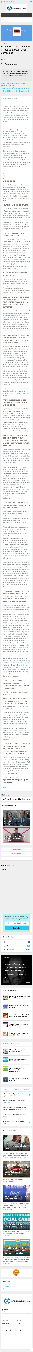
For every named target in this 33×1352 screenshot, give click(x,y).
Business (18, 1320)
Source (5, 787)
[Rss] (14, 1)
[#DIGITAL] (16, 11)
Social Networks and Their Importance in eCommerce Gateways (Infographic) (17, 1069)
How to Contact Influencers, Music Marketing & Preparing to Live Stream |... (16, 1172)
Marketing (5, 1320)
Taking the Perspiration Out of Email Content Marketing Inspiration (14, 838)
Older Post (16, 854)
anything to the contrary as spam (16, 114)
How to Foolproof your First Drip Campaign (16, 88)
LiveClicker (8, 158)
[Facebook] (1, 1)
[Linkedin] (7, 1)
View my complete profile (9, 1289)
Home (2, 43)
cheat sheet (9, 607)
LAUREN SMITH (11, 99)
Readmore (25, 1157)
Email (17, 1317)
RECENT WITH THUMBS (11, 1044)
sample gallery (21, 393)
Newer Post (16, 849)
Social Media (5, 1323)
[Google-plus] (10, 1)
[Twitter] (4, 1)
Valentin (7, 1286)
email (7, 43)
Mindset (18, 1323)
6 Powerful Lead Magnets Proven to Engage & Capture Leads (16, 1145)
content (11, 43)
